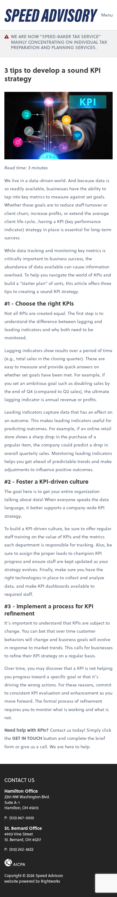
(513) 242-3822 (21, 849)
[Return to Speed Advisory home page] (51, 15)
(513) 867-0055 (21, 817)
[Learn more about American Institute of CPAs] (15, 862)
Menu (107, 15)
